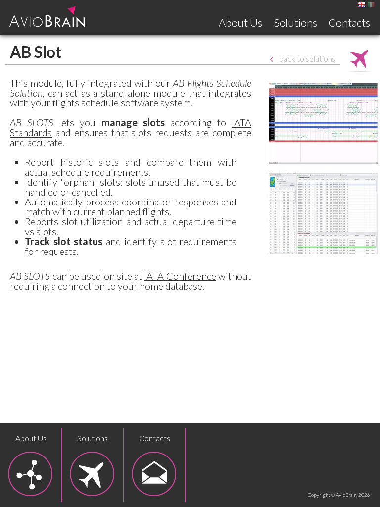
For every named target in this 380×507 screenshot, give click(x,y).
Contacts (349, 22)
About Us (240, 22)
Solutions (295, 22)
